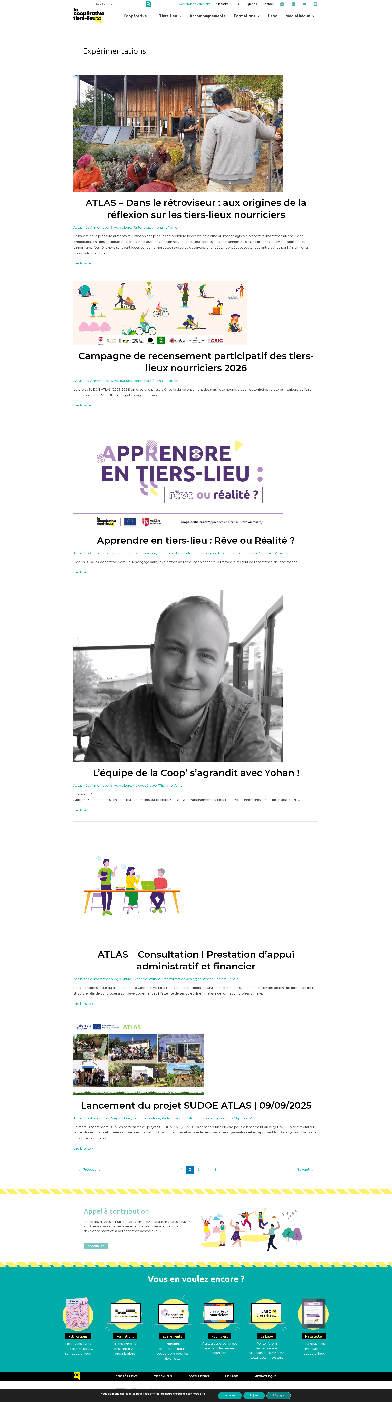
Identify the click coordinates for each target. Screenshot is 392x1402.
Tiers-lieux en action (242, 553)
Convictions (99, 553)
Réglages (279, 1396)
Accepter (230, 1396)
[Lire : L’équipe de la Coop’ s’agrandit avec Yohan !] (178, 676)
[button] (137, 16)
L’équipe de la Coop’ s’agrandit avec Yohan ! (196, 772)
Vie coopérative (145, 785)
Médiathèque (265, 1376)
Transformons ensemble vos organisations (125, 1348)
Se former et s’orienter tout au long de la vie (192, 553)
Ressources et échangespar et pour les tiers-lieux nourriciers (219, 1348)
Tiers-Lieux (163, 1376)
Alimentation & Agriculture (110, 227)
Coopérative (127, 1376)
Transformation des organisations (187, 979)
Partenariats (142, 227)
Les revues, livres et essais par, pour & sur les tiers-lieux (77, 1348)
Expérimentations (123, 553)
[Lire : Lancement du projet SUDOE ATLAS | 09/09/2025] (139, 1058)
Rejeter (254, 1396)
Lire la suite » (83, 263)
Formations (147, 553)
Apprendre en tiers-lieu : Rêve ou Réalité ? (196, 540)
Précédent (89, 1169)
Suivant (305, 1169)
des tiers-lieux (314, 1353)
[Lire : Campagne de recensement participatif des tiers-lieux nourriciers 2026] (160, 313)
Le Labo (231, 1376)
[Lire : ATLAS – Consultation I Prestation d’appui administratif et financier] (131, 885)
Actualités (81, 227)
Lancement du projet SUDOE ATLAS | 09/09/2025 (196, 1105)
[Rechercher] (149, 4)
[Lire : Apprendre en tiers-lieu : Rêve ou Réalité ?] (178, 476)
